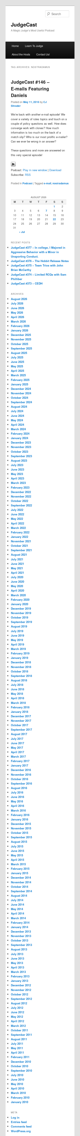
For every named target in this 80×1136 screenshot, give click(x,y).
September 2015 (21, 837)
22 (54, 219)
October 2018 (19, 671)
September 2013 (21, 945)
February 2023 (20, 487)
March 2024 (18, 429)
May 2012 (17, 1017)
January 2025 (19, 384)
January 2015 (19, 873)
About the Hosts (21, 54)
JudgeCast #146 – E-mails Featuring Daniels (30, 88)
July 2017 (17, 739)
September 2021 (21, 550)
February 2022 (20, 532)
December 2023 (21, 442)
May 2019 (17, 640)
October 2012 (19, 994)
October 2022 (19, 501)
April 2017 (17, 752)
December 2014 (21, 877)
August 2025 (19, 353)
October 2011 (19, 1030)
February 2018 (20, 707)
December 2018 (21, 662)
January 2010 (19, 1102)
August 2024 (19, 407)
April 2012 (17, 1021)
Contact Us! (43, 54)
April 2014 (17, 913)
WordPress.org (21, 1131)
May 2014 (17, 909)
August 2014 (19, 896)
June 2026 (17, 308)
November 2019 (21, 613)
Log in (15, 1117)
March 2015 (18, 864)
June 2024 (17, 416)
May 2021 (17, 568)
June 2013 (17, 958)
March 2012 (18, 1026)
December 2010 (21, 1062)
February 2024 (20, 433)
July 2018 (17, 685)
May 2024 (17, 420)
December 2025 (21, 335)
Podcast (27, 183)
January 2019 (19, 658)
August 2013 (19, 949)
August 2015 (19, 842)
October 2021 (19, 546)
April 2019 (17, 644)
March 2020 (18, 595)
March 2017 (18, 756)
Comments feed (21, 1126)
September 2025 (21, 348)
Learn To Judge (34, 46)
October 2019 (19, 617)
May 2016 (17, 801)
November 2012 (21, 990)
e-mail (47, 183)
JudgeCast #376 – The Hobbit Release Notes (40, 261)
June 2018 (17, 689)
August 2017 (19, 734)
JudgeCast (24, 24)
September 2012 (21, 999)
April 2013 (17, 967)
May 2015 (17, 855)
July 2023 (17, 465)
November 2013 (21, 936)
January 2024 (19, 438)
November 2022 (21, 496)
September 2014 (21, 891)
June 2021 (17, 564)
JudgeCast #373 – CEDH (26, 283)
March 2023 (18, 483)
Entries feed (19, 1122)
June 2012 (17, 1012)
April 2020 (17, 590)
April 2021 (17, 573)
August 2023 (19, 460)
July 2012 (17, 1008)
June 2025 (17, 362)
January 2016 (19, 819)
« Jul (22, 232)
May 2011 (17, 1048)
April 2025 (17, 371)
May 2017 (17, 748)
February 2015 (20, 869)
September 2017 (21, 729)
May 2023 (17, 474)
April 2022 (17, 523)
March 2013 (18, 972)
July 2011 (17, 1044)
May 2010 (17, 1084)
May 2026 (17, 312)
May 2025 (17, 366)
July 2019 (17, 631)
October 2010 (19, 1066)
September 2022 (21, 505)
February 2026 (20, 326)
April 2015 (17, 860)
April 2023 (17, 478)
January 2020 (19, 604)
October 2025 (19, 344)
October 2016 (19, 779)
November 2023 (21, 447)
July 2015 (17, 846)
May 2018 (17, 694)
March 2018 (18, 703)
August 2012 (19, 1003)
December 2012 (21, 985)
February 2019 (20, 653)
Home (15, 46)
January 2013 (19, 981)
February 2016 (20, 815)
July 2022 (17, 510)
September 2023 (21, 456)
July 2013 (17, 954)
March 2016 (18, 810)
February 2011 (20, 1057)
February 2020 (20, 600)
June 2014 (17, 904)
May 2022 (17, 519)
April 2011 (17, 1052)
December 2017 (21, 716)
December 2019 (21, 608)
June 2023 (17, 469)
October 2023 (19, 452)
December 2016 (21, 770)
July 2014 (17, 900)
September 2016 (21, 783)
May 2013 (17, 963)
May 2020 (17, 586)
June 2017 (17, 743)
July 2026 (17, 303)
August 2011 (19, 1039)
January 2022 (19, 537)
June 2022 (17, 514)
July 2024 (17, 411)
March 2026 (18, 321)
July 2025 (17, 357)
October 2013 (19, 940)
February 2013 (20, 976)
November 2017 (21, 721)
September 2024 (21, 402)
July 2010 (17, 1075)
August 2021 (19, 554)
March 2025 (18, 375)
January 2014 (19, 927)
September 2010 (21, 1070)
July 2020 (17, 577)
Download (55, 170)
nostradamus (60, 183)
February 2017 (20, 761)
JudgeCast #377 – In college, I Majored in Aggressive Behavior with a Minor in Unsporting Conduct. (38, 251)
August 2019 (19, 626)
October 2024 (19, 398)
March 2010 (18, 1093)
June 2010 (17, 1079)
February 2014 (20, 922)
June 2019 (17, 635)
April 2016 (17, 806)
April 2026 (17, 317)
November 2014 (21, 882)
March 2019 (18, 649)
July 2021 (17, 559)
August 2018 (19, 680)
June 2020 (17, 581)
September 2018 (21, 676)
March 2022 (18, 528)
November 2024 (21, 393)
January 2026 (19, 330)
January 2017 (19, 765)
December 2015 (21, 824)
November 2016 (21, 774)
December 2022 (21, 492)
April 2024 (17, 425)
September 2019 (21, 622)
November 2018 (21, 667)
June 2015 (17, 851)
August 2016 (19, 788)
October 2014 (19, 887)
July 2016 (17, 792)
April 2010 (17, 1088)
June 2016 (17, 797)
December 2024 (21, 389)
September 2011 (21, 1035)
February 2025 (20, 380)
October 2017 (19, 725)
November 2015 (21, 828)
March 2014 (18, 918)
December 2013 (21, 931)
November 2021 (21, 541)
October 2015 (19, 833)
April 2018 (17, 698)
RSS (28, 175)
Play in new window (35, 170)
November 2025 (21, 339)
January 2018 (19, 712)
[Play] (13, 165)
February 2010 (20, 1097)
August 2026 (19, 299)
